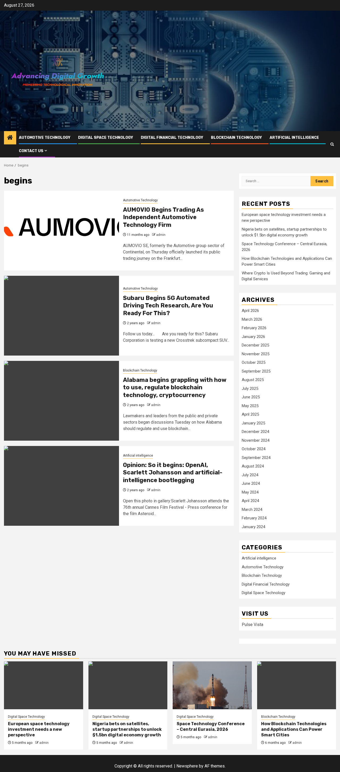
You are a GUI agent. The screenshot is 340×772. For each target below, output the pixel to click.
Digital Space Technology (105, 137)
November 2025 (255, 354)
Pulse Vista (252, 624)
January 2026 (253, 336)
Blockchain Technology (236, 137)
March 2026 (252, 319)
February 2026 (254, 328)
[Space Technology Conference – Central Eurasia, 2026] (212, 685)
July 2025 (250, 388)
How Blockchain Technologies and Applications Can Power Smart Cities (293, 729)
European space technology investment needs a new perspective (39, 729)
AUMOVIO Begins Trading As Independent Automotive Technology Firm (163, 217)
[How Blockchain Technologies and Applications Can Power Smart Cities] (296, 685)
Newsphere (187, 766)
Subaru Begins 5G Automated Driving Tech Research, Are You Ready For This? (168, 305)
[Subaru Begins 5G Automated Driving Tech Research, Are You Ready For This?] (61, 316)
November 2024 (255, 440)
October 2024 (253, 448)
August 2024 (253, 466)
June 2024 (251, 483)
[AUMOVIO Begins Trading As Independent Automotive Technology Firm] (61, 230)
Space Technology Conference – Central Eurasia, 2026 (211, 726)
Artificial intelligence (294, 137)
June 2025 (251, 397)
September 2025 (256, 371)
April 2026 (250, 310)
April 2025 (250, 414)
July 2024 (250, 475)
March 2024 (252, 509)
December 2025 (255, 345)
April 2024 (250, 500)
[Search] (332, 144)
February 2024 (254, 518)
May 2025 (250, 405)
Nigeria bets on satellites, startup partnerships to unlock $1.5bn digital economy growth (127, 729)
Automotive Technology (44, 137)
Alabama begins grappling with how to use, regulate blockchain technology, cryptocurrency (174, 387)
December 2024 (255, 431)
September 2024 (256, 457)
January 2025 (253, 423)
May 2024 (250, 492)
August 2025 (253, 379)
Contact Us (31, 151)
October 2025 (253, 362)
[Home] (10, 138)
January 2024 (253, 526)
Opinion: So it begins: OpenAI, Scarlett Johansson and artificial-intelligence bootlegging (172, 472)
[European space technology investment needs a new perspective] (43, 685)
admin (160, 235)
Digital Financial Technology (172, 137)
